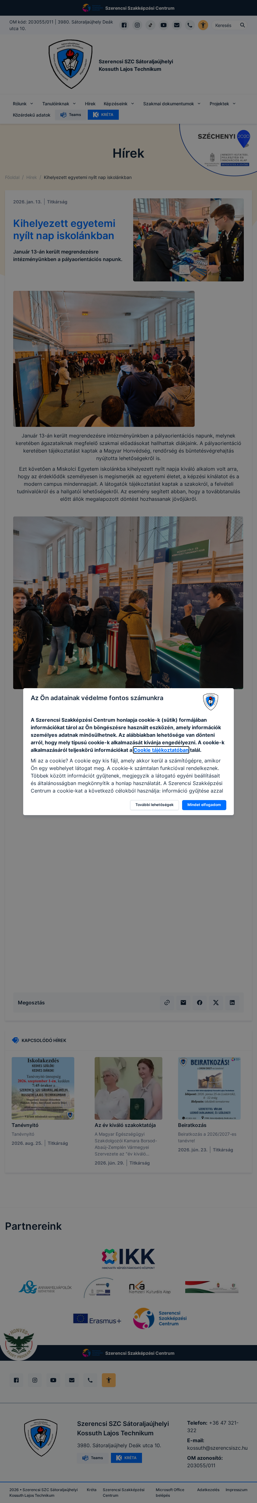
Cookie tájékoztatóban (161, 750)
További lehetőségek (154, 804)
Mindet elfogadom (204, 804)
